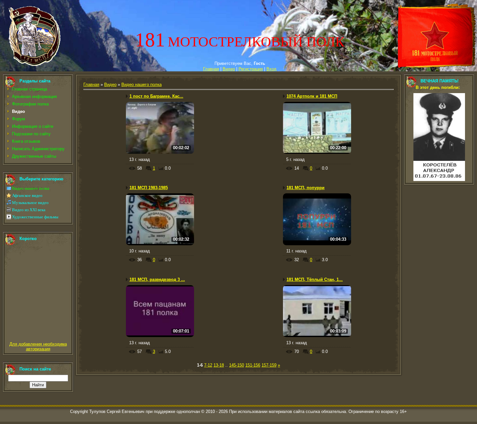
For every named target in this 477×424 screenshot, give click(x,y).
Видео (229, 69)
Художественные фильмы (35, 216)
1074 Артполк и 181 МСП (312, 96)
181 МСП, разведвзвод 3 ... (157, 279)
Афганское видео (27, 195)
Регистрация (250, 69)
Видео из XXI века (28, 209)
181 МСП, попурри (305, 187)
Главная (211, 69)
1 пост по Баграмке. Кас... (156, 96)
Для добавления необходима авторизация (38, 346)
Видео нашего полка (30, 188)
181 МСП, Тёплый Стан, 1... (315, 279)
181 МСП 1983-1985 (148, 187)
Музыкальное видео (30, 202)
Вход (271, 69)
